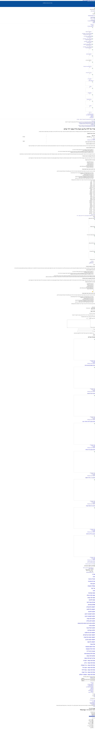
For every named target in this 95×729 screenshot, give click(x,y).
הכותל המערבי (89, 99)
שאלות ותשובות (91, 586)
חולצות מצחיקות (91, 630)
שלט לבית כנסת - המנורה (89, 660)
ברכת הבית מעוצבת (90, 649)
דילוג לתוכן (93, 715)
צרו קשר (93, 588)
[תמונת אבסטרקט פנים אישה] (84, 359)
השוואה (92, 691)
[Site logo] (93, 17)
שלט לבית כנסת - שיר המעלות (88, 665)
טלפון (94, 713)
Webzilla (91, 677)
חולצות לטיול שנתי (90, 628)
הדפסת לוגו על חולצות (90, 632)
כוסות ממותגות (89, 37)
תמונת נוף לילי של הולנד (90, 533)
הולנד (90, 105)
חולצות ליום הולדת (90, 621)
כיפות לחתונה (92, 600)
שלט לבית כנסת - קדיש (89, 663)
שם (94, 329)
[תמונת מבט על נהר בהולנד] (84, 444)
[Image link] (91, 30)
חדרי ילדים (82, 215)
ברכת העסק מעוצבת (90, 646)
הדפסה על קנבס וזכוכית (88, 215)
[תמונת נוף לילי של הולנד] (84, 528)
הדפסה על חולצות (88, 31)
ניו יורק (90, 112)
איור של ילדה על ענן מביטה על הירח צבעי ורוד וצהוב (87, 126)
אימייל (94, 331)
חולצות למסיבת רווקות (90, 616)
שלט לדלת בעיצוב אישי (89, 653)
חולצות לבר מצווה (91, 618)
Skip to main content (92, 0)
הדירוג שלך (93, 318)
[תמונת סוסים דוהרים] (84, 556)
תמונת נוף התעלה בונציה (90, 505)
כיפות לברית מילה (91, 595)
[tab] (92, 261)
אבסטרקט (89, 92)
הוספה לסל (88, 136)
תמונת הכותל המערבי (91, 393)
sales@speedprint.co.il (91, 15)
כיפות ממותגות (89, 42)
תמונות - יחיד (79, 215)
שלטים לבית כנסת (88, 39)
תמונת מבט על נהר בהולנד (90, 449)
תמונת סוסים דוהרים (91, 561)
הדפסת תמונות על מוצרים (87, 34)
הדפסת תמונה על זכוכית (89, 637)
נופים (90, 86)
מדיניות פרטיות (91, 581)
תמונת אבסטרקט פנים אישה (90, 365)
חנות (94, 576)
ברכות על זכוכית (88, 45)
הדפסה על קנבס (91, 642)
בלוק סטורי (92, 644)
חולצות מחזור (92, 625)
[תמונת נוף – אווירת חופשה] (84, 472)
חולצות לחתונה (91, 611)
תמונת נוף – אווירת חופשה (90, 477)
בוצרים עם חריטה (88, 47)
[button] (92, 360)
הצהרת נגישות (91, 579)
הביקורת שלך (92, 327)
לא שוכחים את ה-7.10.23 (87, 66)
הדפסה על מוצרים (91, 607)
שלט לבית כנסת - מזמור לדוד (88, 670)
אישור (94, 706)
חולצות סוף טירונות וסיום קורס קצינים (86, 623)
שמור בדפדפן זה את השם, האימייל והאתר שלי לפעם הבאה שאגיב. (84, 333)
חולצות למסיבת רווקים (90, 614)
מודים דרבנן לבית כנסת (89, 658)
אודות (93, 574)
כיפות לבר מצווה (91, 597)
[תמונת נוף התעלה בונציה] (84, 500)
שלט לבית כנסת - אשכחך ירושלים (87, 674)
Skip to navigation (86, 0)
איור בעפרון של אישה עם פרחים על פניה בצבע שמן (87, 123)
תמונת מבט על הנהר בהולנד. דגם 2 (88, 421)
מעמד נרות (89, 78)
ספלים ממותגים (91, 604)
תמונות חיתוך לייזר (91, 651)
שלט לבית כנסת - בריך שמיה (88, 672)
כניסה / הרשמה (90, 692)
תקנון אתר (92, 583)
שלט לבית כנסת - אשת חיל (89, 667)
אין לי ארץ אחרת (88, 72)
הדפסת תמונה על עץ (90, 639)
